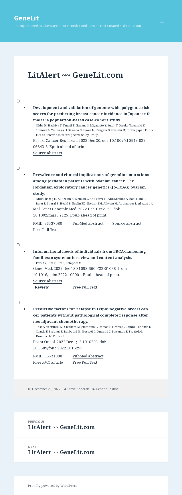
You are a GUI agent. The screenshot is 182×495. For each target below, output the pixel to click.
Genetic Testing (107, 389)
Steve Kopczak (78, 389)
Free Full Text (45, 229)
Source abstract (47, 152)
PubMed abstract (88, 223)
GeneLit (26, 18)
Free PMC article (48, 362)
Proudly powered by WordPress (52, 485)
